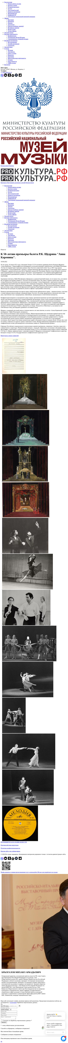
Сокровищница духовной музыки (18, 39)
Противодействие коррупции (10, 845)
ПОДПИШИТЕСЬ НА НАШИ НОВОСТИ (14, 842)
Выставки (11, 20)
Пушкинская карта (13, 7)
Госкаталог (11, 45)
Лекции (10, 23)
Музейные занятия (13, 28)
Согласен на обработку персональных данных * (17, 1020)
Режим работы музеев (14, 4)
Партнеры (11, 56)
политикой (13, 1002)
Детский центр (8, 32)
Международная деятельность (17, 58)
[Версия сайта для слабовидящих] (35, 182)
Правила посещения (14, 12)
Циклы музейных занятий (16, 26)
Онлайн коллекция (13, 44)
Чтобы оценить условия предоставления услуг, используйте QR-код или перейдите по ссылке (29, 872)
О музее (6, 48)
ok (1, 1041)
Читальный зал (12, 13)
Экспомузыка (8, 47)
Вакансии (11, 55)
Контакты (7, 64)
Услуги (10, 8)
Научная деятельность (11, 34)
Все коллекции (12, 42)
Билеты (11, 166)
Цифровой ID (12, 15)
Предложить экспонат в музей (16, 182)
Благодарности (12, 61)
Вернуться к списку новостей (10, 335)
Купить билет (5, 166)
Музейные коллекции (10, 40)
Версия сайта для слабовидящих (10, 851)
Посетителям (8, 2)
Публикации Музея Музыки (16, 37)
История (10, 50)
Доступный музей (13, 10)
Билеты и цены (12, 5)
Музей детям (11, 29)
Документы (11, 52)
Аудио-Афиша (12, 31)
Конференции (12, 36)
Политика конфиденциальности (10, 848)
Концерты (11, 21)
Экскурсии (11, 24)
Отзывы (10, 60)
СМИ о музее (12, 63)
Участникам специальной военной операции (21, 16)
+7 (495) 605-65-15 (6, 72)
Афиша (6, 18)
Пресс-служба (12, 53)
